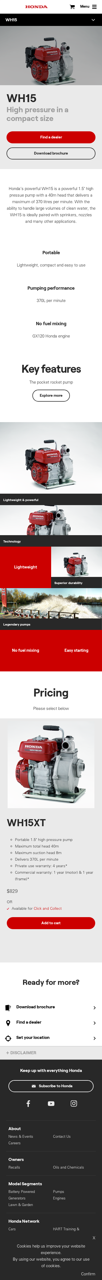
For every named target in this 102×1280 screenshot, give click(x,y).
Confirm (88, 1273)
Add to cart (51, 923)
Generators (17, 1198)
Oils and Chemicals (68, 1167)
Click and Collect (48, 908)
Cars (12, 1229)
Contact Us (62, 1136)
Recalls (14, 1167)
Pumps (58, 1191)
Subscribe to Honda (55, 1086)
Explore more (51, 396)
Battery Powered (21, 1191)
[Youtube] (51, 1104)
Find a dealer (51, 137)
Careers (14, 1143)
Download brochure (51, 153)
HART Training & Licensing (66, 1231)
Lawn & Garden (20, 1204)
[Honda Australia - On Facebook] (28, 1104)
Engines (59, 1198)
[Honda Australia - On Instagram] (74, 1104)
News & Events (20, 1136)
